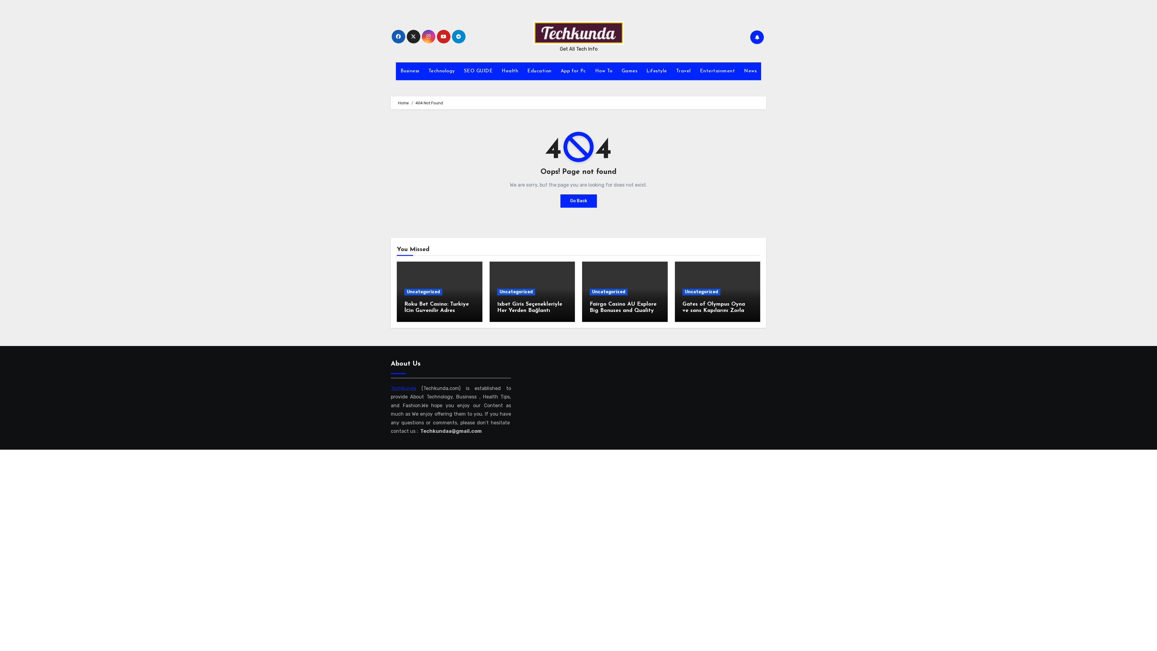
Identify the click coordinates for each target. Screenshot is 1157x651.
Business (409, 71)
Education (539, 71)
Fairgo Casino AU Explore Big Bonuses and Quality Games (623, 311)
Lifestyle (656, 71)
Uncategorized (423, 291)
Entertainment (717, 71)
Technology (441, 71)
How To (604, 71)
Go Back (578, 200)
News (750, 71)
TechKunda (403, 388)
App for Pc (573, 71)
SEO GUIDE (478, 71)
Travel (683, 71)
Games (630, 71)
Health (510, 71)
